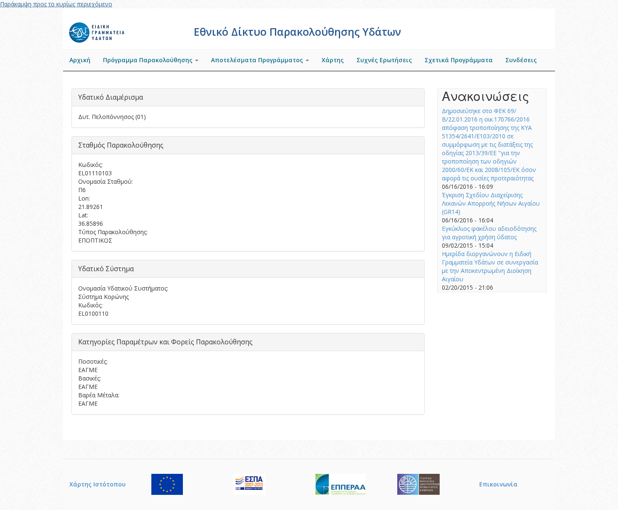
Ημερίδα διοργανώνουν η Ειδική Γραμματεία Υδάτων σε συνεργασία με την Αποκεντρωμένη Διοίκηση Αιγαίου (490, 266)
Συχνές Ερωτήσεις (384, 60)
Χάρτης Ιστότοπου (97, 484)
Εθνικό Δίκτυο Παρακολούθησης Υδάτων (297, 31)
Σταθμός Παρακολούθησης (121, 145)
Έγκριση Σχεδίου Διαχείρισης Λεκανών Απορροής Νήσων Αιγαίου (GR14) (491, 203)
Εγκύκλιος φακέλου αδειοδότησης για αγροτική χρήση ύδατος (489, 233)
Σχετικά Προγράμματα (459, 60)
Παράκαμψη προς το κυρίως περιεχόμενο (56, 4)
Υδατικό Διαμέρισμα (110, 97)
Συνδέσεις (521, 60)
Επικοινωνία (498, 484)
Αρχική (79, 60)
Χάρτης (333, 60)
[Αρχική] (97, 31)
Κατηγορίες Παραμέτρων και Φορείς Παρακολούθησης (165, 341)
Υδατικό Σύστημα (106, 268)
